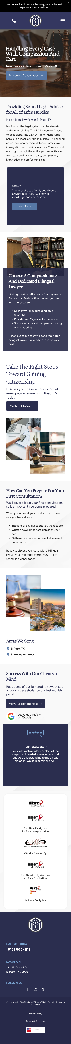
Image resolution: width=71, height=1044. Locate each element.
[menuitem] (35, 1021)
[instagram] (35, 990)
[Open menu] (62, 20)
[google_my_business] (43, 990)
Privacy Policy (35, 1013)
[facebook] (28, 990)
